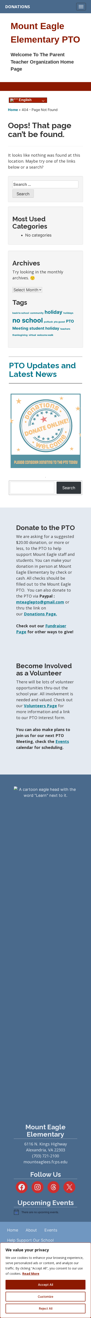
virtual (32, 335)
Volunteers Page (40, 705)
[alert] (45, 1212)
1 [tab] (45, 477)
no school (27, 320)
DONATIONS (17, 6)
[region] (45, 1280)
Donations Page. (40, 614)
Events (62, 741)
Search (68, 487)
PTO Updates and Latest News (42, 370)
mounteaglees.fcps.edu (45, 1161)
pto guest (59, 321)
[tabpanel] (45, 432)
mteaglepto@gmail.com (40, 602)
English (25, 100)
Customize (45, 1296)
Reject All (45, 1308)
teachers (65, 328)
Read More (30, 1273)
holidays (68, 313)
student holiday (44, 328)
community (37, 313)
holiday (53, 312)
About (31, 1230)
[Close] (86, 1246)
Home (13, 110)
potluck (48, 321)
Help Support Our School (30, 1240)
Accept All (45, 1284)
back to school (20, 313)
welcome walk (45, 335)
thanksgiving (20, 335)
